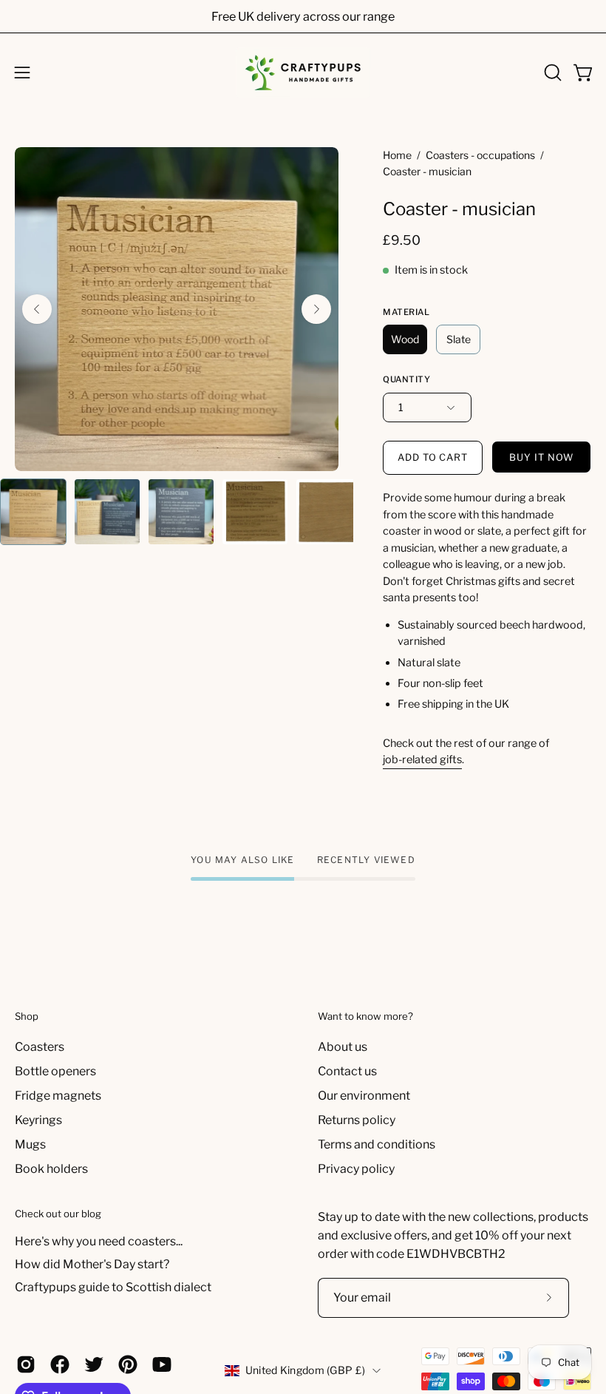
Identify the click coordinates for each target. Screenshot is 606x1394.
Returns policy (356, 1120)
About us (342, 1047)
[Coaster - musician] (33, 511)
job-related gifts (422, 759)
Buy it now (541, 457)
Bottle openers (55, 1071)
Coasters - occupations (480, 155)
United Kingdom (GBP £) (305, 1370)
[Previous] (37, 309)
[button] (551, 72)
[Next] (316, 309)
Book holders (51, 1169)
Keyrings (38, 1120)
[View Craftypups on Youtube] (162, 1364)
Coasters (39, 1047)
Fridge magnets (58, 1096)
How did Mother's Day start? (92, 1264)
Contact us (347, 1071)
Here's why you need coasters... (99, 1241)
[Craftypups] (303, 72)
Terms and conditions (376, 1144)
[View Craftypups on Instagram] (26, 1364)
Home (397, 155)
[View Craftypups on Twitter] (94, 1364)
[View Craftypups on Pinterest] (128, 1364)
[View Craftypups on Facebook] (60, 1364)
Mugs (30, 1144)
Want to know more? (365, 1016)
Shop (26, 1016)
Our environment (364, 1096)
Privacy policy (356, 1169)
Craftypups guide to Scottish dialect (113, 1287)
